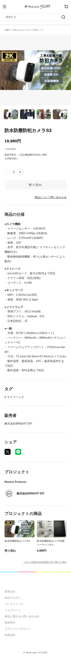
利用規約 (10, 635)
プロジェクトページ (21, 30)
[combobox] (34, 17)
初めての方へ (13, 597)
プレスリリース (14, 603)
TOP (7, 30)
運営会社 (10, 591)
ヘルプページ (13, 610)
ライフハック (15, 397)
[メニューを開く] (4, 6)
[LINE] (18, 452)
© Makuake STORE (35, 652)
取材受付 (10, 622)
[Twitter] (8, 452)
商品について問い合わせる (50, 197)
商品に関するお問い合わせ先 (22, 616)
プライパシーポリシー (18, 628)
